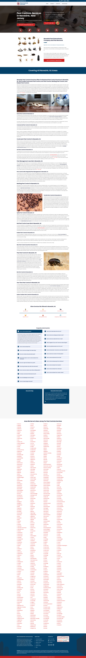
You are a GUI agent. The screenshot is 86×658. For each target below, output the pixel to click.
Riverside (59, 444)
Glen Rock (33, 470)
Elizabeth (19, 608)
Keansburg (33, 545)
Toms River (59, 540)
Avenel (18, 448)
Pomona (45, 605)
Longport (32, 602)
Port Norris (46, 615)
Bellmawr (19, 472)
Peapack (45, 573)
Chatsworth (19, 542)
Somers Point (59, 495)
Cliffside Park (19, 553)
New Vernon (46, 516)
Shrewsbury (59, 488)
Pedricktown (46, 574)
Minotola (45, 461)
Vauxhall (59, 555)
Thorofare (59, 537)
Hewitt (32, 509)
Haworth (32, 501)
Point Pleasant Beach (48, 603)
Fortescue (33, 444)
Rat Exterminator (60, 311)
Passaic (45, 568)
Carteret (19, 530)
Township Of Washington (62, 545)
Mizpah (45, 462)
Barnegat (19, 453)
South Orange (60, 505)
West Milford (59, 586)
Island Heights (33, 535)
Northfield (46, 532)
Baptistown (19, 451)
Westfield (59, 590)
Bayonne (19, 459)
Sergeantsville (60, 480)
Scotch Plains (60, 472)
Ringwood (59, 438)
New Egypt (46, 508)
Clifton (18, 556)
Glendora (32, 472)
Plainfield (46, 597)
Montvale (46, 472)
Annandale (19, 435)
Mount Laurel (46, 488)
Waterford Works (60, 576)
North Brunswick (47, 530)
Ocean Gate (46, 547)
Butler (18, 519)
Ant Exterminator (43, 311)
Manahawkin (33, 615)
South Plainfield (60, 506)
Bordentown (19, 495)
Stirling (58, 521)
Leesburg (32, 579)
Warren (58, 571)
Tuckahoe (59, 548)
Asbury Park (19, 438)
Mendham (46, 436)
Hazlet (32, 505)
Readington (59, 428)
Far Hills (32, 428)
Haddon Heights (34, 485)
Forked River (33, 441)
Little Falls (32, 590)
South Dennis (59, 503)
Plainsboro (46, 599)
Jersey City (33, 539)
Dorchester (19, 589)
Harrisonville (33, 498)
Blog (36, 647)
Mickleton (46, 441)
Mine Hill (45, 459)
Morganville (46, 477)
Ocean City (46, 545)
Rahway (45, 626)
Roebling (59, 451)
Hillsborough (33, 517)
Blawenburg (19, 487)
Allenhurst (19, 428)
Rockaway (59, 448)
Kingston (32, 556)
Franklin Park (33, 449)
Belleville (19, 470)
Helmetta (32, 508)
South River (59, 508)
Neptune (45, 501)
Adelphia (19, 425)
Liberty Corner (33, 582)
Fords (32, 440)
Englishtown (19, 620)
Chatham (19, 540)
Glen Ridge (33, 469)
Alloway (19, 432)
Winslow (59, 610)
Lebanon (32, 574)
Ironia (32, 532)
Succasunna (59, 529)
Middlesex (46, 443)
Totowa (58, 542)
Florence (32, 436)
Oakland (45, 542)
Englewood (19, 616)
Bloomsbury (19, 492)
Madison (32, 608)
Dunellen (19, 595)
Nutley (45, 537)
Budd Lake (19, 514)
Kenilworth (33, 552)
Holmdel (32, 526)
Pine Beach (46, 589)
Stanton (58, 517)
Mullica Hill (46, 496)
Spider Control (38, 642)
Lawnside (32, 573)
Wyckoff (59, 623)
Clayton (19, 550)
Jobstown (33, 540)
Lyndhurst (33, 605)
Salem (58, 467)
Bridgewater (19, 505)
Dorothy (19, 590)
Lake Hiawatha (33, 558)
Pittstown (46, 595)
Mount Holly (46, 487)
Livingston (33, 595)
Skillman (59, 492)
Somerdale (59, 493)
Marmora (46, 427)
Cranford (19, 571)
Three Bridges (60, 539)
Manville (32, 623)
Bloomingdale (20, 490)
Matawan (46, 430)
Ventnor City (59, 556)
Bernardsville (19, 480)
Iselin (32, 534)
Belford (18, 467)
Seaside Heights (60, 477)
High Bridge (33, 513)
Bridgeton (19, 503)
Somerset (59, 496)
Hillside (32, 521)
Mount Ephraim (47, 483)
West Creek (59, 582)
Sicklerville (59, 490)
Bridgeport (19, 501)
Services (52, 3)
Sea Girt (58, 474)
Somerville (59, 498)
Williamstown (60, 607)
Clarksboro (19, 548)
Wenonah (59, 579)
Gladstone (33, 462)
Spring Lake (59, 513)
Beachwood (19, 464)
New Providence (47, 514)
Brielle (18, 506)
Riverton (59, 446)
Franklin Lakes (33, 448)
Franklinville (33, 451)
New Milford (46, 513)
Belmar (18, 474)
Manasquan (33, 616)
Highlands (33, 516)
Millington (46, 451)
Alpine (18, 433)
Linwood (32, 589)
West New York (60, 587)
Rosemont (59, 459)
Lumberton (33, 603)
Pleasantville (46, 600)
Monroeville (46, 469)
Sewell (58, 483)
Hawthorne (33, 503)
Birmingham (19, 483)
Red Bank (59, 430)
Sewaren (59, 482)
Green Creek (33, 477)
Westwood (59, 594)
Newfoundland (47, 521)
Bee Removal (25, 311)
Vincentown (59, 561)
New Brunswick (47, 506)
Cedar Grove (19, 534)
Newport (45, 522)
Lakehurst (33, 561)
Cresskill (19, 573)
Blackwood (19, 485)
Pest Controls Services (43, 656)
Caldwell (19, 521)
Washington (59, 573)
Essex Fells (19, 621)
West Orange (59, 589)
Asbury (18, 436)
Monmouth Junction (48, 466)
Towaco (59, 543)
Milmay (45, 457)
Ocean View (46, 550)
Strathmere (59, 527)
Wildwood (59, 605)
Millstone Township (47, 453)
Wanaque (59, 568)
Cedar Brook (19, 532)
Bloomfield (19, 488)
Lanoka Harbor (33, 569)
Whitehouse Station (61, 600)
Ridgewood (59, 435)
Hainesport (33, 488)
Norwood (46, 535)
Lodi (31, 597)
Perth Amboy (46, 584)
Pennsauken (46, 579)
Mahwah (32, 612)
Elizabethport (20, 610)
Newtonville (46, 524)
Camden (19, 524)
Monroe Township (47, 467)
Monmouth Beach (47, 464)
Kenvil (32, 553)
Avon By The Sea (20, 449)
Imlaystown (33, 530)
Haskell (32, 500)
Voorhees (59, 565)
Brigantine (19, 508)
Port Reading (46, 616)
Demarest (19, 582)
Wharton (59, 595)
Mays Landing (46, 433)
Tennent (59, 535)
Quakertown (46, 623)
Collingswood (20, 561)
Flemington (33, 435)
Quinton (45, 625)
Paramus (46, 561)
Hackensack (33, 483)
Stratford (59, 526)
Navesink (46, 500)
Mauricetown (46, 432)
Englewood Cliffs (20, 618)
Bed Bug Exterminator (43, 316)
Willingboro (59, 608)
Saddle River (59, 466)
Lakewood (33, 563)
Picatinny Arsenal (47, 587)
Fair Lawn (19, 628)
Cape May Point (20, 529)
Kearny (32, 547)
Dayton (18, 574)
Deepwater (19, 577)
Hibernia (32, 511)
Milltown (45, 454)
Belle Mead (19, 469)
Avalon (18, 446)
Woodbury (59, 615)
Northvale (46, 534)
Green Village (33, 479)
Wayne (58, 577)
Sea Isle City (59, 475)
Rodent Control (25, 316)
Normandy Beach (47, 527)
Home (47, 3)
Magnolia (32, 610)
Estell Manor (19, 623)
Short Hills (59, 487)
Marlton (45, 425)
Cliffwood (19, 555)
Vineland (59, 563)
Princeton (46, 621)
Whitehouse (59, 599)
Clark (18, 547)
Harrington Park (34, 495)
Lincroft (32, 586)
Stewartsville (59, 519)
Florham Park (33, 438)
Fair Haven (19, 626)
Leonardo (33, 581)
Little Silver (33, 592)
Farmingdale (33, 430)
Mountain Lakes (47, 493)
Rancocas (59, 423)
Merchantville (46, 438)
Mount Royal (46, 490)
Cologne (19, 563)
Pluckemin (46, 602)
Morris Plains (46, 479)
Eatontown (19, 602)
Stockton (59, 522)
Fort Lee (32, 443)
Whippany (59, 597)
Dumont (19, 594)
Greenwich (33, 480)
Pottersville (46, 620)
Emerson (19, 615)
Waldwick (59, 566)
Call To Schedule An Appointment (54, 60)
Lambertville (33, 565)
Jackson (32, 537)
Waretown (59, 569)
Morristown (46, 480)
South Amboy (60, 500)
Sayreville (59, 469)
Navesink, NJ (22, 1)
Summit (58, 530)
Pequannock (46, 582)
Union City (59, 553)
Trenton (58, 547)
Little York (32, 594)
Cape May (19, 526)
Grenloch (32, 482)
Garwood (32, 456)
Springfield (59, 514)
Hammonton (33, 490)
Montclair (46, 470)
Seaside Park (59, 479)
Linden (32, 587)
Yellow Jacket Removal (40, 640)
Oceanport (46, 552)
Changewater (20, 539)
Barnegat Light (20, 454)
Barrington (19, 456)
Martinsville (46, 428)
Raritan (58, 427)
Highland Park (33, 514)
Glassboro (33, 464)
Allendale (19, 427)
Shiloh (58, 485)
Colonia (19, 565)
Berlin (18, 479)
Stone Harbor (59, 524)
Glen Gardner (33, 467)
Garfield (32, 454)
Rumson (59, 462)
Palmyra (45, 560)
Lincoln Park (33, 584)
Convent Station (20, 569)
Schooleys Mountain (61, 470)
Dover (18, 592)
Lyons (32, 607)
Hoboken (32, 524)
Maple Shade (33, 625)
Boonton (19, 493)
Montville (45, 474)
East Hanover (20, 599)
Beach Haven (20, 462)
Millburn (45, 449)
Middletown (46, 444)
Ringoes (58, 436)
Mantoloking (33, 620)
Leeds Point (33, 577)
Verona (58, 558)
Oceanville (46, 553)
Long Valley (33, 600)
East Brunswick (20, 597)
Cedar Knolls (19, 535)
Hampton (32, 492)
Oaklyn (45, 543)
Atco (18, 440)
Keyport (32, 555)
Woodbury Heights (61, 616)
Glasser (32, 466)
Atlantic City (19, 441)
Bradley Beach (20, 498)
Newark (45, 517)
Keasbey (32, 548)
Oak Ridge (46, 539)
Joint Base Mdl (33, 542)
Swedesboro (59, 532)
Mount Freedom (47, 485)
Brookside (19, 511)
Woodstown (59, 620)
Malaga (32, 613)
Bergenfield (19, 475)
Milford (45, 448)
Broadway (19, 509)
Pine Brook (46, 590)
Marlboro (46, 423)
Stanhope (59, 516)
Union (58, 552)
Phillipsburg (46, 586)
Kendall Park (33, 550)
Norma (45, 526)
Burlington (19, 517)
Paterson (46, 569)
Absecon (19, 423)
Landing (32, 566)
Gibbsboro (33, 457)
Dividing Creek (20, 587)
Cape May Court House (21, 527)
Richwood (59, 433)
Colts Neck (19, 566)
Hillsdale (32, 519)
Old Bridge (46, 555)
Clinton (18, 558)
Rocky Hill (59, 449)
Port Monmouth (47, 612)
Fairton (32, 425)
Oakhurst (46, 540)
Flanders (32, 433)
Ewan (18, 625)
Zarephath (59, 625)
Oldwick (45, 556)
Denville (18, 586)
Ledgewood (33, 576)
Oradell (45, 558)
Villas (58, 560)
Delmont (19, 581)
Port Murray (46, 613)
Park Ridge (46, 563)
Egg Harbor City (20, 605)
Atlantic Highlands (21, 443)
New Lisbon (46, 511)
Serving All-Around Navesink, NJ (26, 24)
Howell (32, 529)
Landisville (33, 568)
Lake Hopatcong (34, 560)
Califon (18, 522)
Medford (45, 435)
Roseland (59, 454)
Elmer (18, 612)
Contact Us (58, 3)
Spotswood (59, 511)
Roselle (58, 456)
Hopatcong (33, 527)
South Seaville (60, 509)
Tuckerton (59, 550)
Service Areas (64, 3)
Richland (59, 432)
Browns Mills (19, 513)
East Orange (19, 600)
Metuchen (46, 440)
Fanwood (32, 427)
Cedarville (19, 537)
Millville (45, 456)
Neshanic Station (47, 503)
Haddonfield (33, 487)
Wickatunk (59, 603)
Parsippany (46, 566)
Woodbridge (59, 613)
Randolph (59, 425)
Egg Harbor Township (21, 607)
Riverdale (59, 443)
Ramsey (45, 628)
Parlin (45, 565)
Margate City (33, 628)
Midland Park (46, 446)
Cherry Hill (19, 543)
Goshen (32, 475)
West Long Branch (60, 584)
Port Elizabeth (46, 610)
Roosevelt (59, 453)
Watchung (59, 574)
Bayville (18, 461)
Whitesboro (59, 602)
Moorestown (46, 475)
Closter (18, 560)
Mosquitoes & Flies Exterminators (60, 316)
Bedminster (19, 466)
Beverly (18, 482)
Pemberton (46, 576)
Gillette (32, 461)
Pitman (45, 594)
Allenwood (19, 430)
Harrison (32, 496)
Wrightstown (59, 621)
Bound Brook (19, 496)
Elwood (18, 613)
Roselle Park (59, 457)
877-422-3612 (65, 1)
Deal (18, 576)
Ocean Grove (46, 548)
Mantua (32, 621)
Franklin (32, 446)
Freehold (32, 453)
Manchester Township (35, 618)
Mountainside (46, 495)
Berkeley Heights (20, 477)
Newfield (45, 519)
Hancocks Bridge (34, 493)
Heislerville (33, 506)
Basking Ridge (20, 457)
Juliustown (33, 543)
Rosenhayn (59, 461)
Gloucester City (34, 474)
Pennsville (46, 581)
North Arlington (47, 529)
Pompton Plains (47, 608)
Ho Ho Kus (33, 522)
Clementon (19, 552)
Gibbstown (33, 459)
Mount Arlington (47, 482)
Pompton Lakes (47, 607)
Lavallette (33, 571)
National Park (46, 498)
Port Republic (46, 618)
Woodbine (59, 612)
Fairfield (32, 423)
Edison (18, 603)
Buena (18, 516)
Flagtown (32, 432)
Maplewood (33, 626)
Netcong (45, 505)
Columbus (19, 568)
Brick (18, 500)
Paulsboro (46, 571)
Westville (59, 592)
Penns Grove (46, 577)
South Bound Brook (61, 501)
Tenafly (58, 534)
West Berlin (59, 581)
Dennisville (19, 584)
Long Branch (33, 599)
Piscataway (46, 592)
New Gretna (46, 509)
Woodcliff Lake (60, 618)
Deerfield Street (20, 579)
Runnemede (59, 464)
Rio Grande (59, 440)
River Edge (59, 441)
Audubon (19, 444)
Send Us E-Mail (52, 640)
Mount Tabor (46, 492)
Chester (19, 545)
